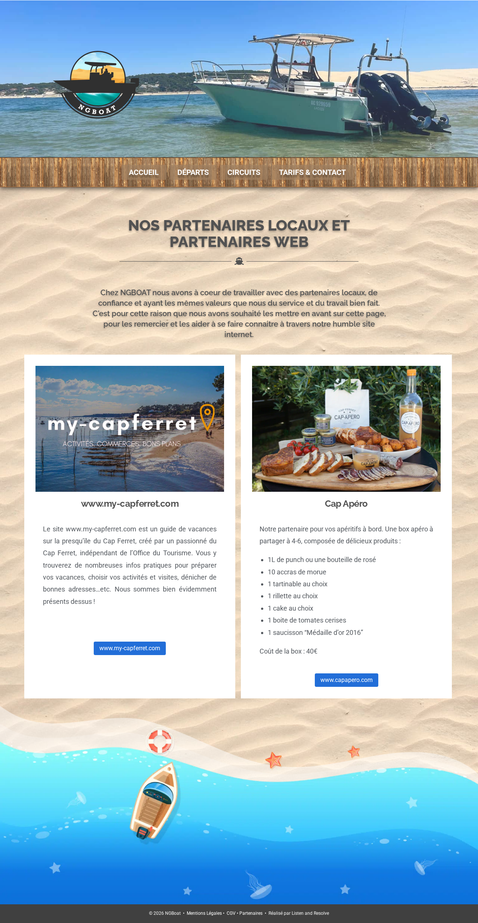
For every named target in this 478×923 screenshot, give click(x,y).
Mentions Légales (204, 913)
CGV (231, 913)
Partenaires (251, 913)
